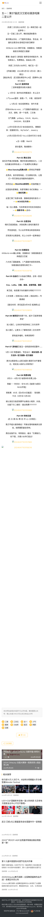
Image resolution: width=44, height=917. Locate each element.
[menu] (40, 3)
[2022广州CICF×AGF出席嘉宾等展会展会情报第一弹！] (22, 849)
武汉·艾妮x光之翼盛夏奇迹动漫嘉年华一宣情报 (22, 822)
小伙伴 (16, 725)
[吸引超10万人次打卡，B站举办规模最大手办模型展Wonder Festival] (22, 789)
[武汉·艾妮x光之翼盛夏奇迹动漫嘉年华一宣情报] (22, 828)
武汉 (25, 725)
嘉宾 (6, 725)
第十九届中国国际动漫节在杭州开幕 (17, 861)
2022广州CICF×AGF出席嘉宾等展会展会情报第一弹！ (21, 841)
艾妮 (6, 728)
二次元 (16, 722)
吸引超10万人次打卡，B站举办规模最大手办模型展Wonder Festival (22, 780)
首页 (3, 8)
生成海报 (8, 743)
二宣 (6, 722)
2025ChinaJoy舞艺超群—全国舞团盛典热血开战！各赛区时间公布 (22, 878)
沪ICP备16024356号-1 (23, 911)
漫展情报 (21, 22)
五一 (25, 722)
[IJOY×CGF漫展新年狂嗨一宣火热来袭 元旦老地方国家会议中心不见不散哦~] (22, 810)
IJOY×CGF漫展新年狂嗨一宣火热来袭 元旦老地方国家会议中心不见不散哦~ (22, 802)
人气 (34, 722)
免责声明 (6, 911)
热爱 (34, 725)
